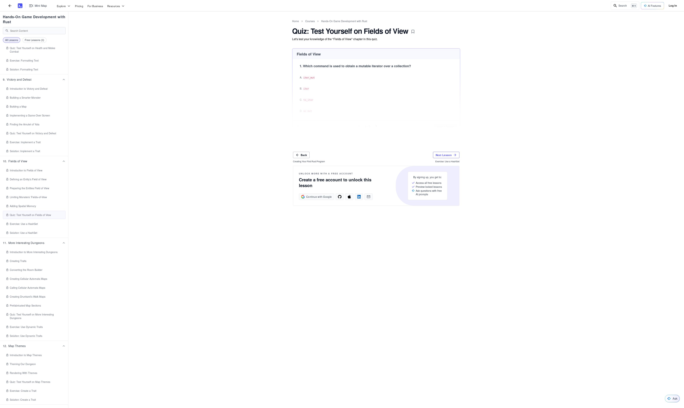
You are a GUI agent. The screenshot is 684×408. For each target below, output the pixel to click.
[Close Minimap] (68, 25)
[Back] (10, 5)
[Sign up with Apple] (349, 196)
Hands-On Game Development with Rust (34, 19)
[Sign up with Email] (368, 196)
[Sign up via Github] (340, 196)
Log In (673, 5)
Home (295, 21)
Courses (310, 21)
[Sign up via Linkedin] (359, 196)
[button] (34, 80)
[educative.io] (20, 5)
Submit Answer (446, 126)
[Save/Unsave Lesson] (413, 31)
